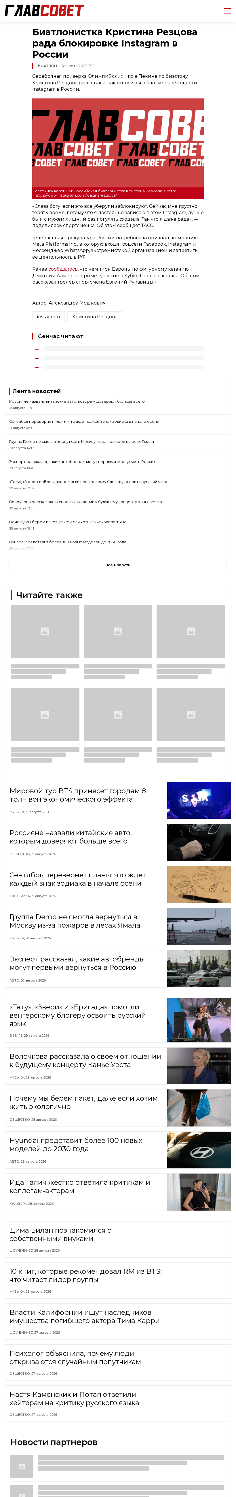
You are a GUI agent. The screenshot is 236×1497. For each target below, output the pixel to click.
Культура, (18, 1204)
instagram (48, 316)
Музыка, (17, 812)
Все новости (118, 565)
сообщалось (63, 269)
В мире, (16, 1035)
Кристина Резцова (94, 316)
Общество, (20, 854)
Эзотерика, (20, 896)
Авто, (15, 980)
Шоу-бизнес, (21, 1252)
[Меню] (225, 11)
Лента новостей (37, 391)
